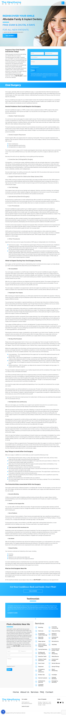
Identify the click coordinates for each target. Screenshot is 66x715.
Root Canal (41, 663)
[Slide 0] (30, 619)
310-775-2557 (18, 76)
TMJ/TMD (54, 644)
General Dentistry (54, 678)
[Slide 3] (33, 619)
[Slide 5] (35, 619)
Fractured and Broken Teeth (55, 649)
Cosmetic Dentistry (41, 685)
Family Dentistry (42, 649)
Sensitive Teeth (42, 656)
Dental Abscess (56, 663)
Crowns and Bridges (55, 660)
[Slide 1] (31, 619)
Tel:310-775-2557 (25, 706)
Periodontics (55, 641)
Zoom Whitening (54, 670)
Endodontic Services (55, 638)
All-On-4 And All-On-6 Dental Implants (42, 645)
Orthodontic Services (41, 681)
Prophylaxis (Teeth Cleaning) (42, 634)
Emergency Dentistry (55, 681)
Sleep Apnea (41, 641)
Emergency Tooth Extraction (41, 670)
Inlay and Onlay (56, 631)
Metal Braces (55, 656)
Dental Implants (42, 678)
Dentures (40, 631)
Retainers (41, 666)
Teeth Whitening (54, 653)
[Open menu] (62, 2)
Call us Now (33, 591)
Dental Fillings (55, 666)
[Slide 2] (32, 619)
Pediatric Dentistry (54, 634)
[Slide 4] (34, 619)
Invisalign (54, 674)
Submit (33, 70)
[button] (3, 712)
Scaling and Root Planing (41, 653)
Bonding (40, 627)
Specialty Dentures (40, 638)
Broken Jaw (41, 674)
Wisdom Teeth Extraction (42, 660)
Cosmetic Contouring (55, 627)
